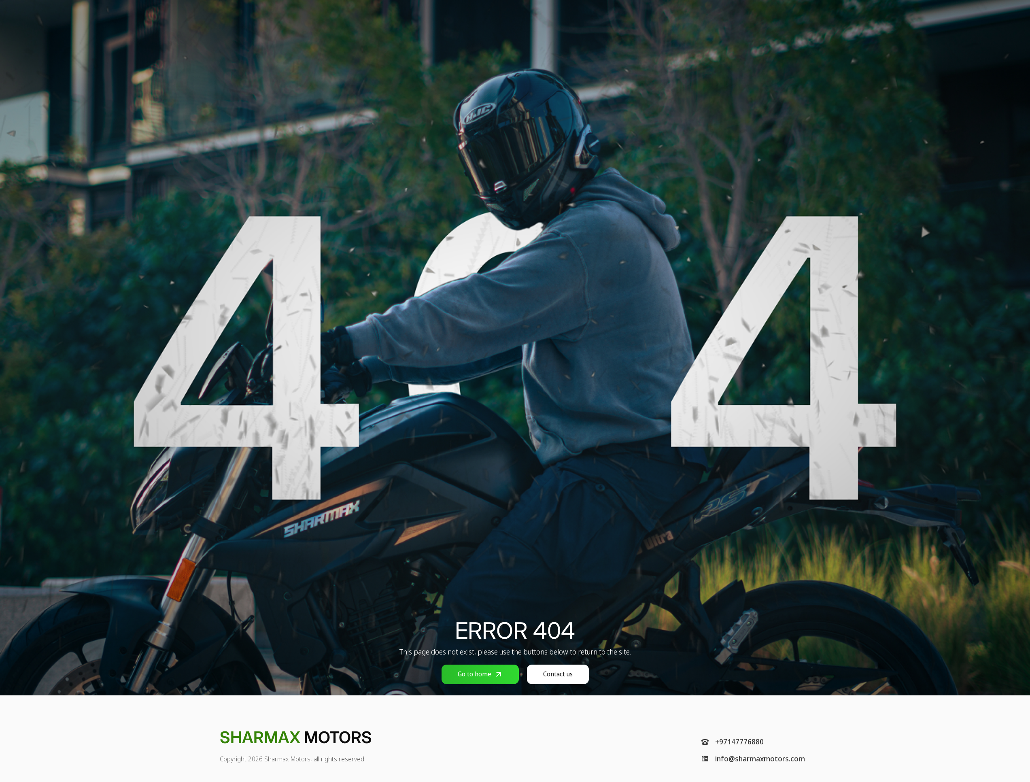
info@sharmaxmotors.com (760, 758)
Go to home (474, 673)
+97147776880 (739, 741)
